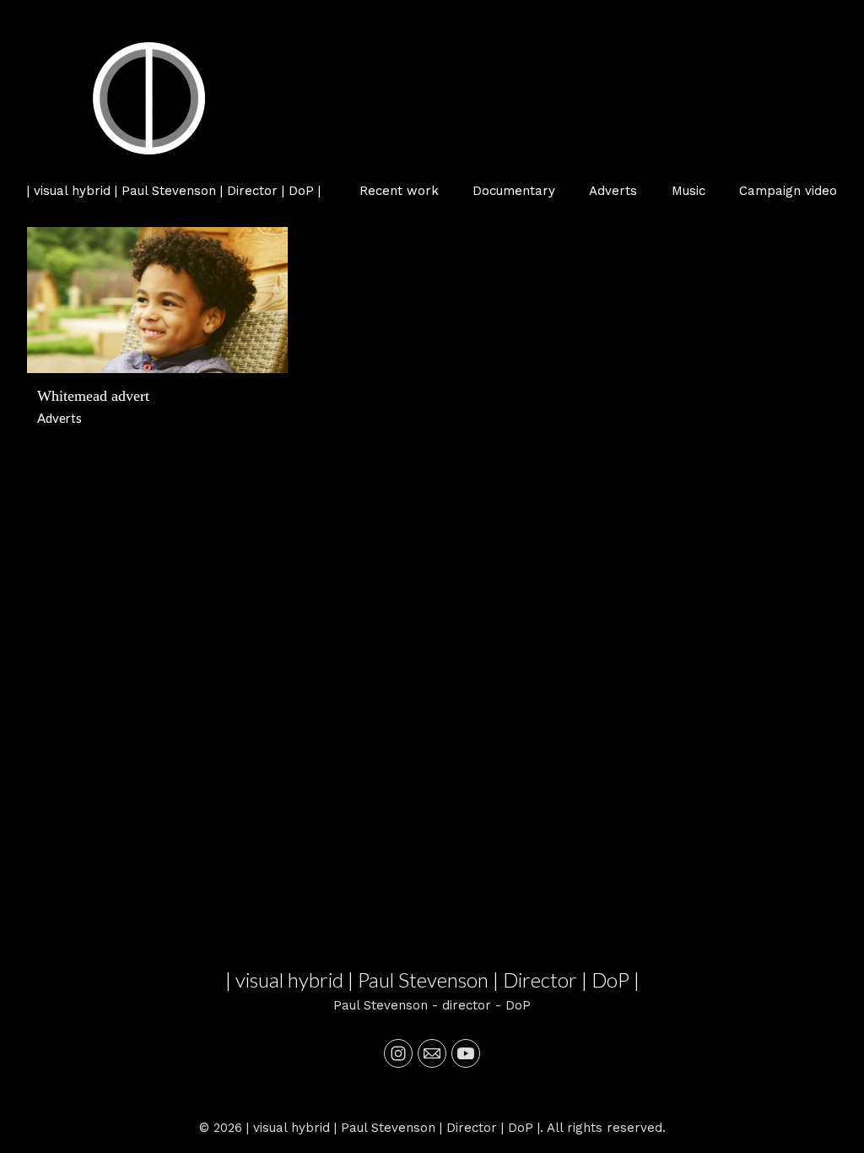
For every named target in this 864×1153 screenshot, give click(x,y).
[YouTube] (465, 1053)
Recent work (399, 190)
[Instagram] (398, 1053)
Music (688, 190)
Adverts (613, 190)
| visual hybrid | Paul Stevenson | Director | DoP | (432, 979)
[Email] (432, 1053)
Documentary (513, 190)
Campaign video (788, 190)
